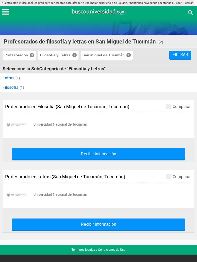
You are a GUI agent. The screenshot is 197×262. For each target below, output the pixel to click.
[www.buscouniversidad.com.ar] (98, 14)
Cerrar (189, 3)
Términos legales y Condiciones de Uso (98, 250)
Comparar (182, 106)
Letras (9, 77)
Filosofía (11, 87)
